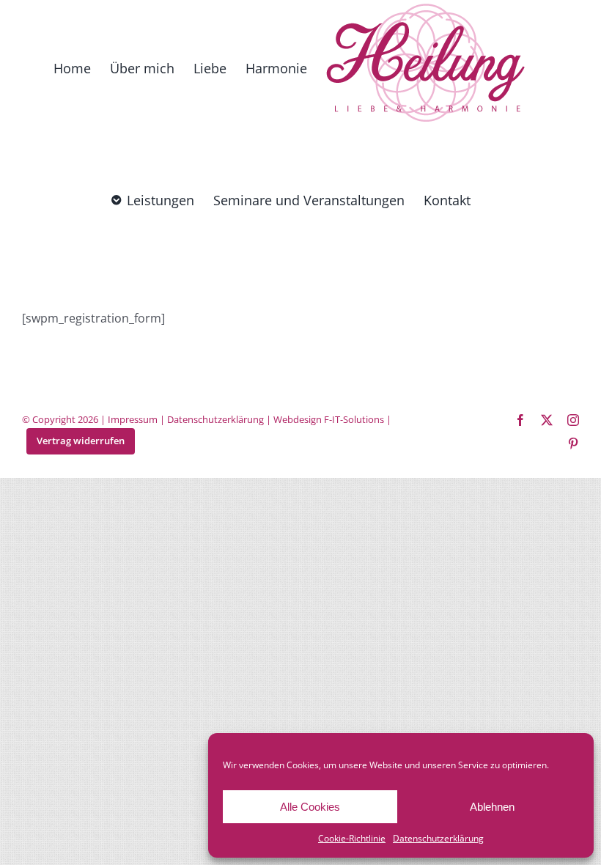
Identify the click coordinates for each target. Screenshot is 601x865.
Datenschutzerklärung (438, 838)
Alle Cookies (310, 806)
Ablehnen (492, 806)
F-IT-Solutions (354, 419)
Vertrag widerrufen (81, 440)
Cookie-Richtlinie (352, 838)
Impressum (133, 419)
